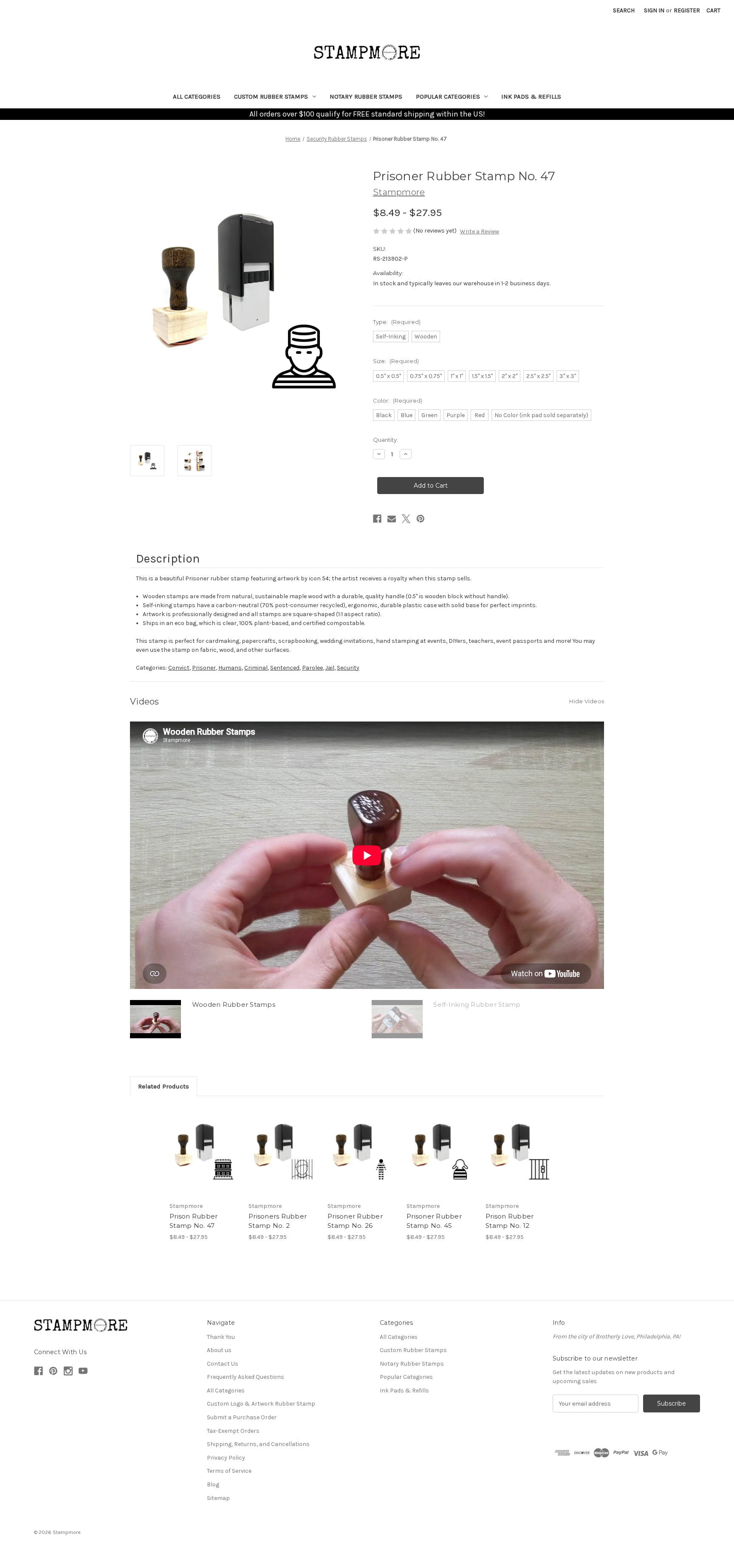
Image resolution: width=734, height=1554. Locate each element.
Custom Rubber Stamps (271, 96)
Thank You (221, 1337)
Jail (329, 667)
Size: (396, 361)
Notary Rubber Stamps (366, 96)
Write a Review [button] (479, 231)
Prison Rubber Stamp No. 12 (510, 1221)
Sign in (654, 10)
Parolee (312, 667)
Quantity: (385, 439)
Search (624, 10)
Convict (178, 667)
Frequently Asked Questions (245, 1377)
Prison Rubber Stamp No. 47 (193, 1221)
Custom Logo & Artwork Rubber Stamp (261, 1403)
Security (348, 667)
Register (687, 10)
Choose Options (204, 1151)
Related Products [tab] (163, 1086)
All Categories (196, 96)
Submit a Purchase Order (242, 1417)
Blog (213, 1484)
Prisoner (204, 667)
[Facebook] (377, 519)
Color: (397, 400)
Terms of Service (229, 1470)
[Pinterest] (420, 519)
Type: (397, 321)
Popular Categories (448, 96)
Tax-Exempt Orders (233, 1431)
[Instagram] (68, 1370)
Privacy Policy (226, 1457)
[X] (406, 519)
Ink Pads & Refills (531, 96)
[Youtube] (83, 1370)
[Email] (391, 519)
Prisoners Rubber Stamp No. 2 (277, 1221)
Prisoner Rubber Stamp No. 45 (434, 1221)
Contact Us (222, 1363)
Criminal (256, 667)
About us (219, 1350)
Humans (230, 667)
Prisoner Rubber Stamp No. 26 (355, 1221)
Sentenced (284, 667)
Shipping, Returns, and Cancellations (258, 1444)
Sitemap (218, 1498)
